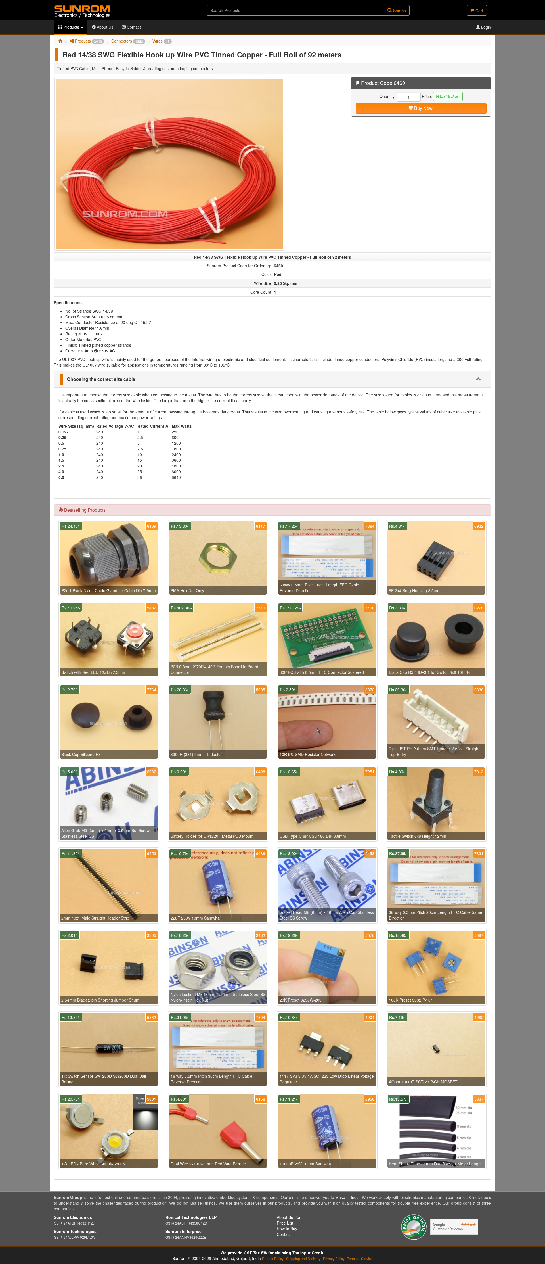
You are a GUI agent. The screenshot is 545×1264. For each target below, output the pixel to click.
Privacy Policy (334, 1258)
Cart (478, 10)
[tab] (272, 379)
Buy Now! (423, 108)
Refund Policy (273, 1258)
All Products (86, 41)
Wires (161, 41)
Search (399, 10)
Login (485, 27)
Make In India (347, 1197)
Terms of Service (360, 1258)
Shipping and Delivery (303, 1258)
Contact (133, 27)
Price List (285, 1223)
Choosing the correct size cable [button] (101, 379)
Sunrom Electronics (73, 1217)
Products (71, 27)
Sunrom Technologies (75, 1231)
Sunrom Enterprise (183, 1231)
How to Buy (287, 1228)
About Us (104, 27)
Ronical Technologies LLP (191, 1217)
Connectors (127, 41)
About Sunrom (290, 1217)
